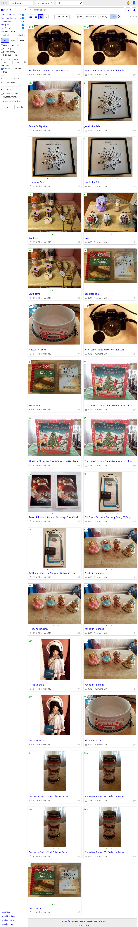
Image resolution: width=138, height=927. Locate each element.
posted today (9, 51)
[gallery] (40, 16)
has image (8, 48)
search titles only (11, 45)
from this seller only (12, 68)
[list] (30, 16)
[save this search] (134, 9)
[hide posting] (79, 74)
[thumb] (35, 16)
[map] (46, 16)
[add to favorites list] (30, 74)
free (5, 72)
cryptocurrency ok (11, 96)
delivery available (11, 93)
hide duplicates (10, 55)
